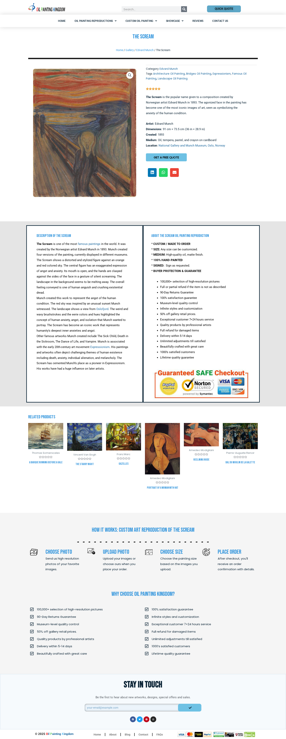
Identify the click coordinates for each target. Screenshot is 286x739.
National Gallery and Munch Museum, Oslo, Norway (192, 145)
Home (62, 20)
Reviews (197, 20)
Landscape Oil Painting (173, 78)
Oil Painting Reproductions (94, 20)
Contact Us (220, 20)
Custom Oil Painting (139, 20)
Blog (127, 734)
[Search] (184, 9)
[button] (129, 75)
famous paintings (89, 244)
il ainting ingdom (60, 734)
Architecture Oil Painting (169, 74)
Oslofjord (102, 309)
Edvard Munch (145, 50)
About (113, 734)
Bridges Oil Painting (198, 74)
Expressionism (222, 74)
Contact (143, 734)
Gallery (129, 50)
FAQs (159, 734)
